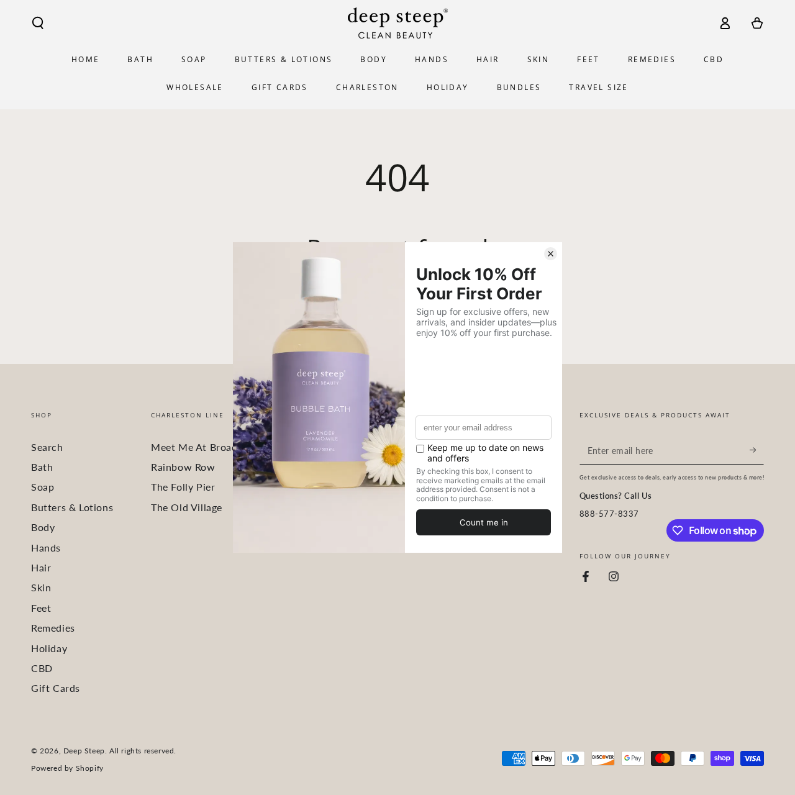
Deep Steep (84, 750)
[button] (38, 23)
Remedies (53, 628)
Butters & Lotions (72, 507)
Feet (41, 608)
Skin (41, 587)
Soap (42, 487)
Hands (46, 547)
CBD (42, 668)
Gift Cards (55, 688)
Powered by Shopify (67, 768)
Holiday (49, 648)
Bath (42, 467)
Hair (41, 567)
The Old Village (186, 507)
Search (47, 447)
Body (43, 527)
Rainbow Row (183, 467)
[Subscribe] (757, 450)
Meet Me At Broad (194, 447)
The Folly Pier (183, 487)
